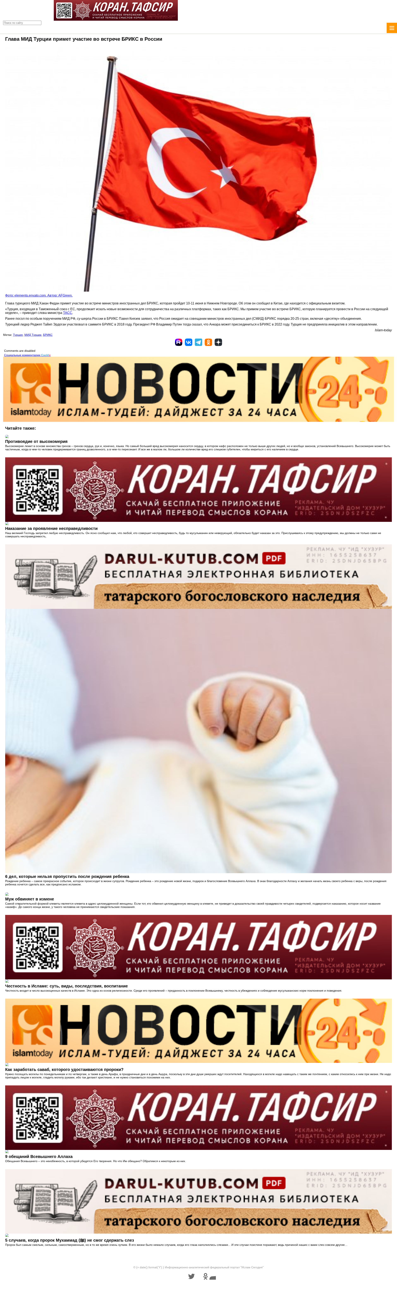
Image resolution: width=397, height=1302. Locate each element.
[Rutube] (178, 342)
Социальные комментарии (27, 355)
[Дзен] (218, 342)
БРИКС (48, 334)
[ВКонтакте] (188, 342)
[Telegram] (198, 342)
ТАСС (67, 313)
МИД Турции (32, 334)
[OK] (208, 342)
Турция (18, 334)
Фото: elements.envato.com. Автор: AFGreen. (39, 295)
